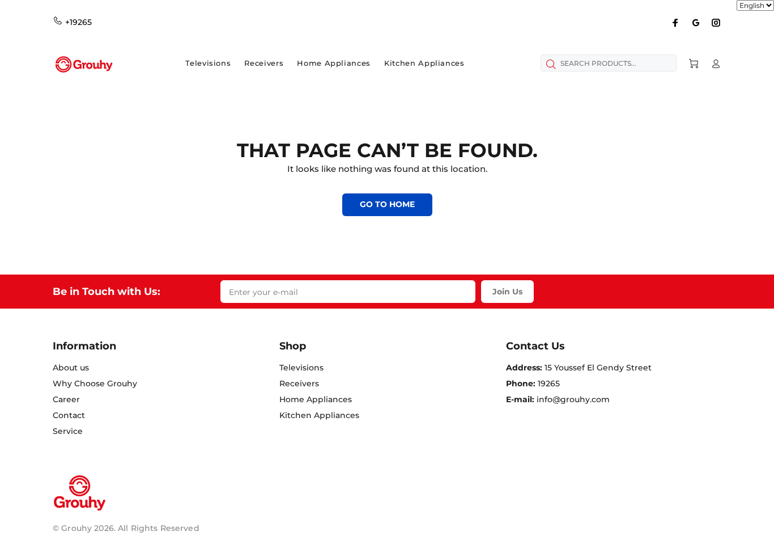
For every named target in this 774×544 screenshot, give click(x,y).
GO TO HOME (387, 204)
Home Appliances (315, 399)
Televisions (301, 367)
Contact (69, 415)
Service (68, 431)
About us (71, 367)
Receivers (299, 383)
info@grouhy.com (573, 399)
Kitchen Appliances (319, 415)
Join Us (507, 291)
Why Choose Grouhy (95, 383)
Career (66, 399)
